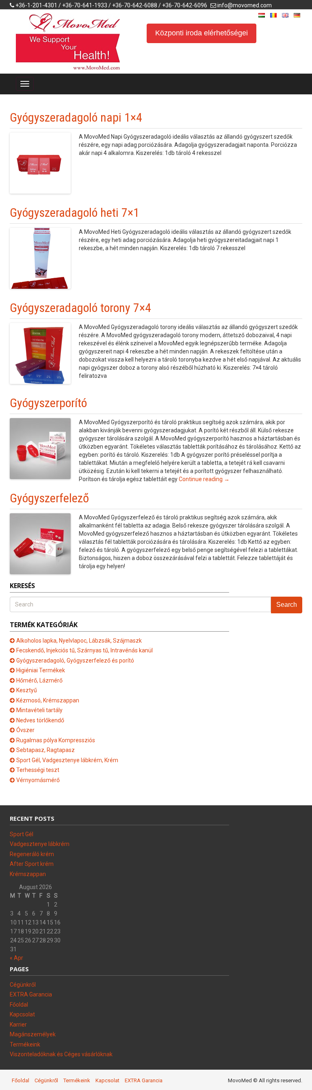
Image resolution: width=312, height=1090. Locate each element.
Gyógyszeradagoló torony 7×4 (80, 308)
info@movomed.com (244, 5)
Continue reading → (204, 479)
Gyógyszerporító (48, 403)
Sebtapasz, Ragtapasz (45, 750)
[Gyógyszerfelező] (40, 543)
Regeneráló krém (32, 854)
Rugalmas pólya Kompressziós (55, 740)
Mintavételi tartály (39, 710)
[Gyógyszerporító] (40, 448)
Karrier (18, 1024)
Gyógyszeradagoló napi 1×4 (76, 117)
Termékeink (25, 1044)
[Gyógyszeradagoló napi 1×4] (40, 162)
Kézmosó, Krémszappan (47, 700)
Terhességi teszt (37, 770)
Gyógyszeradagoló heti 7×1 (74, 212)
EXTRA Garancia (31, 994)
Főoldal (19, 1004)
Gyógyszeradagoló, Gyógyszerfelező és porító (75, 660)
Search (286, 604)
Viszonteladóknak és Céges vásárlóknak (61, 1054)
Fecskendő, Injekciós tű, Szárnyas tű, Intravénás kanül (84, 650)
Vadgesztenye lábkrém (39, 844)
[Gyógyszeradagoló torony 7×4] (40, 353)
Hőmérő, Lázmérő (39, 680)
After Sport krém (32, 864)
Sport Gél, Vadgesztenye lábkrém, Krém (67, 760)
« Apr (16, 958)
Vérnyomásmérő (38, 780)
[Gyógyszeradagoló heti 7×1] (40, 258)
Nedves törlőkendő (40, 720)
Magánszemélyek (33, 1034)
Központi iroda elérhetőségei (201, 33)
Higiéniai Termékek (40, 670)
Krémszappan (28, 874)
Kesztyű (26, 690)
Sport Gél (21, 834)
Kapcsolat (22, 1014)
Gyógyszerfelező (49, 498)
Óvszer (25, 730)
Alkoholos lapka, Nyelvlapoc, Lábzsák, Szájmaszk (79, 640)
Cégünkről (23, 984)
